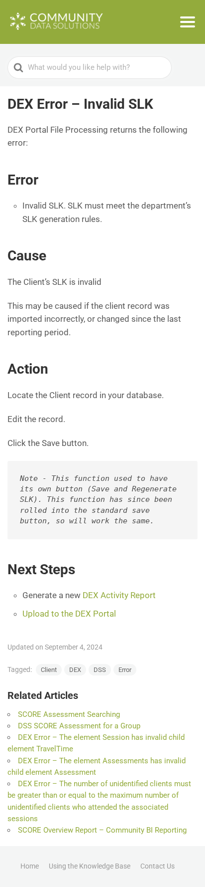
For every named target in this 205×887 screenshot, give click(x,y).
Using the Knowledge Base (89, 866)
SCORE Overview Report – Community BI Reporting (102, 830)
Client (49, 669)
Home (29, 866)
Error (124, 669)
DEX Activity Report (119, 595)
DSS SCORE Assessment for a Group (79, 725)
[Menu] (187, 21)
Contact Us (157, 866)
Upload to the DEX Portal (69, 614)
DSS (100, 669)
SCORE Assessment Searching (69, 714)
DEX (75, 669)
